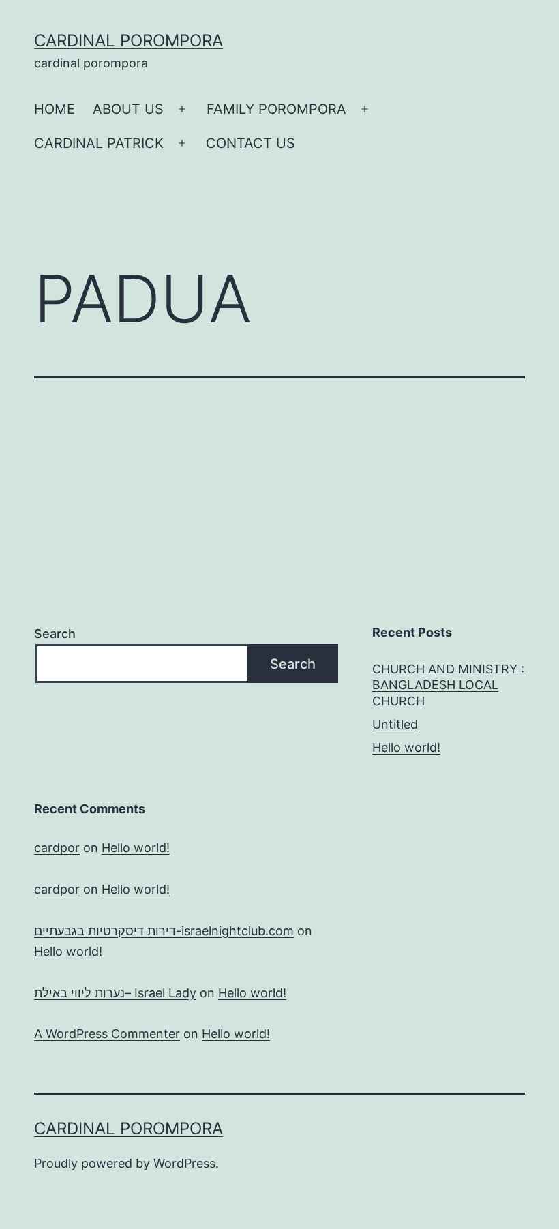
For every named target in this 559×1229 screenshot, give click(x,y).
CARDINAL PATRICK (99, 143)
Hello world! (406, 747)
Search (55, 633)
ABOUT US (128, 109)
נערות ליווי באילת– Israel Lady (115, 993)
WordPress (184, 1163)
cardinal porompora (128, 40)
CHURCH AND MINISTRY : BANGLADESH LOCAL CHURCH (448, 685)
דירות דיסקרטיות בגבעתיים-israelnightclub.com (164, 931)
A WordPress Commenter (107, 1034)
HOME (54, 109)
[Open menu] (182, 109)
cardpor (57, 847)
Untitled (395, 724)
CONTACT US (250, 143)
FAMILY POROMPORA (276, 109)
